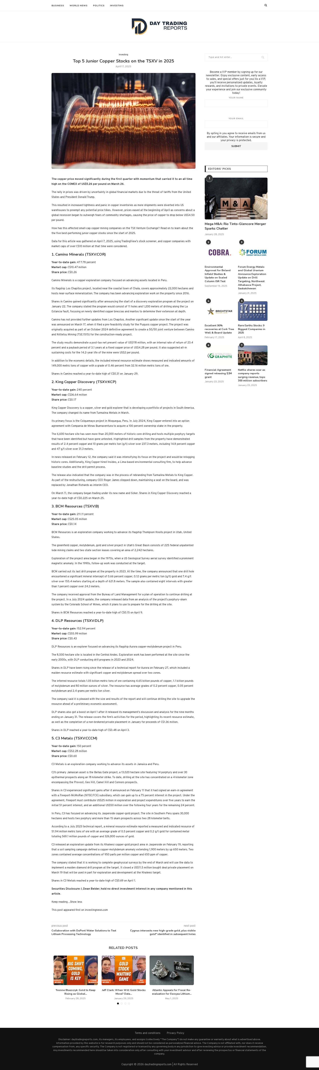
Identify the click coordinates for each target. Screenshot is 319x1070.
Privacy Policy (175, 1033)
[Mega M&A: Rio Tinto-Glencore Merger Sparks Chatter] (236, 198)
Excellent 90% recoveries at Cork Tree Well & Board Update (219, 329)
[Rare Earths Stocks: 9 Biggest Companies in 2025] (252, 311)
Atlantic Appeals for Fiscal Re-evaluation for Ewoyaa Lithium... (171, 992)
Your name (236, 97)
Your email (236, 118)
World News (79, 5)
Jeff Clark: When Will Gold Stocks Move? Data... (123, 992)
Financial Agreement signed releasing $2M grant (218, 373)
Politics (98, 5)
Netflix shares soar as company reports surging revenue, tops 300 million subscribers (252, 375)
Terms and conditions (147, 1033)
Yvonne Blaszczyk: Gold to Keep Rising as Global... (75, 992)
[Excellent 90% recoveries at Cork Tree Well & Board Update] (219, 311)
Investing (117, 5)
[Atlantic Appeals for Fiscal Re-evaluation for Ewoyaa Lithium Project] (172, 970)
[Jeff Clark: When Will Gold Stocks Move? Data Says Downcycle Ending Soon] (124, 970)
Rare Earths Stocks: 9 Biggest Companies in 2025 (251, 329)
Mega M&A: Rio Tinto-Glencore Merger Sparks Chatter (235, 226)
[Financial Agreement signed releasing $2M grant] (219, 355)
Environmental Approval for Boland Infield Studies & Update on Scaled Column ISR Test (218, 274)
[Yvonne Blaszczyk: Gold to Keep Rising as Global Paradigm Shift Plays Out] (76, 970)
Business (58, 5)
